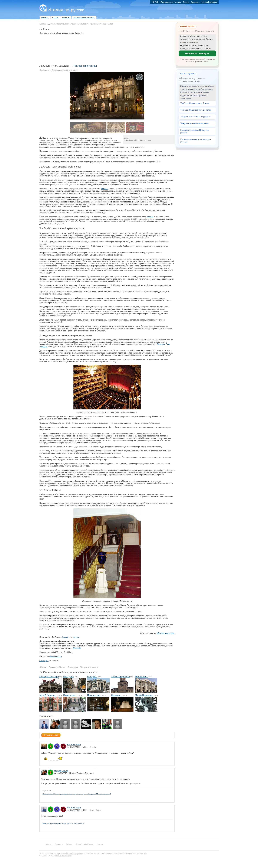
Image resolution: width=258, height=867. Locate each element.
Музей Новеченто (144, 695)
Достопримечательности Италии (62, 24)
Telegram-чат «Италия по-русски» (195, 117)
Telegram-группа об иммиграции (194, 123)
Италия (100, 844)
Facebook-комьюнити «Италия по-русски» (195, 140)
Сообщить (44, 660)
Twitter (82, 823)
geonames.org (55, 656)
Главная (42, 24)
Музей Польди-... (48, 695)
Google (65, 637)
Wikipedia (77, 648)
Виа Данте (68, 676)
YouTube (70, 823)
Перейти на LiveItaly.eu (197, 53)
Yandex (76, 637)
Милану (104, 189)
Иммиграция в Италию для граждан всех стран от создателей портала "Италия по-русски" (77, 794)
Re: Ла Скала (74, 744)
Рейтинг (69, 844)
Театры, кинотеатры (85, 65)
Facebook (62, 823)
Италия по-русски (66, 9)
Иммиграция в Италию (51, 823)
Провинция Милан (98, 24)
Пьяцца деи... (94, 695)
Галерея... (92, 676)
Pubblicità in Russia (84, 844)
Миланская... (141, 676)
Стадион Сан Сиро (49, 676)
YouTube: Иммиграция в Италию (194, 103)
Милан (110, 24)
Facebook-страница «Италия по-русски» (194, 131)
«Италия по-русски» (165, 633)
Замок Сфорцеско (120, 676)
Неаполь (43, 346)
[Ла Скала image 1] (107, 118)
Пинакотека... (70, 695)
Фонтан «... (116, 695)
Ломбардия (83, 24)
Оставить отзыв (51, 735)
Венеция (161, 344)
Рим (168, 344)
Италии (150, 217)
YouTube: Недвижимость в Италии (195, 110)
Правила (59, 844)
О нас (49, 844)
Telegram (76, 823)
